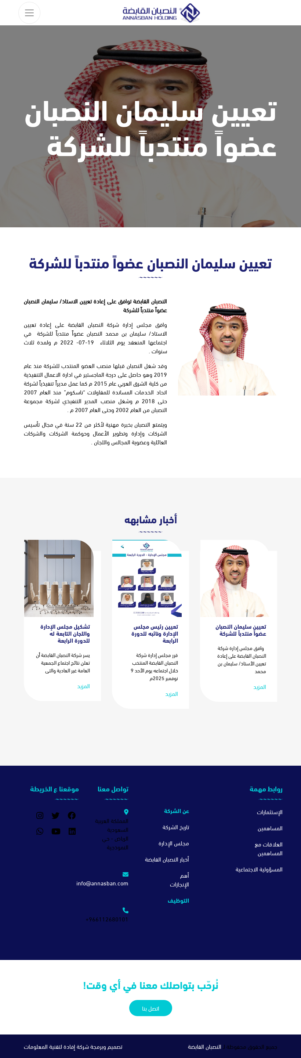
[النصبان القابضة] (161, 12)
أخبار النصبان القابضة (167, 859)
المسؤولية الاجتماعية (259, 868)
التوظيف (178, 900)
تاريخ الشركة (176, 826)
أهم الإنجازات (179, 879)
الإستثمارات (270, 811)
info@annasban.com (102, 882)
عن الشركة (176, 810)
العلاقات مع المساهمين (269, 848)
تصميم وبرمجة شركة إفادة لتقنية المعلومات (73, 1046)
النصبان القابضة (204, 1046)
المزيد (259, 686)
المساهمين (270, 827)
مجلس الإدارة (174, 842)
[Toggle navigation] (29, 13)
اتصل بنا (150, 1008)
